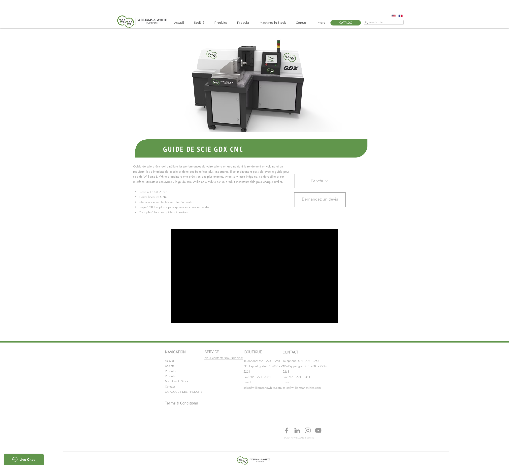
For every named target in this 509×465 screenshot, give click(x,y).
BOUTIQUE (253, 352)
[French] (400, 16)
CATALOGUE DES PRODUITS (183, 392)
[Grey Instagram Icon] (308, 430)
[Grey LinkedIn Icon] (297, 430)
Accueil (169, 360)
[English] (393, 16)
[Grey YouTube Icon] (318, 430)
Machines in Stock (176, 381)
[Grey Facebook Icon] (286, 430)
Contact (170, 386)
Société (170, 366)
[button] (320, 199)
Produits (170, 371)
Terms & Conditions (181, 403)
